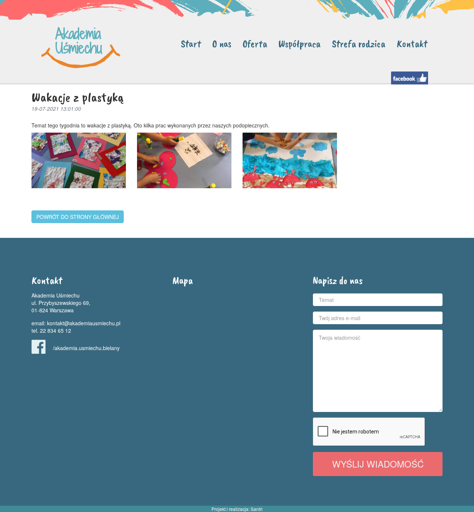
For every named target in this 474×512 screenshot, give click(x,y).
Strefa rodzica (358, 43)
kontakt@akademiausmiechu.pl (83, 323)
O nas (221, 43)
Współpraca (299, 43)
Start (191, 43)
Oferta (255, 43)
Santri (257, 509)
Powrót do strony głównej (77, 216)
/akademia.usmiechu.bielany (86, 348)
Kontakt (412, 43)
